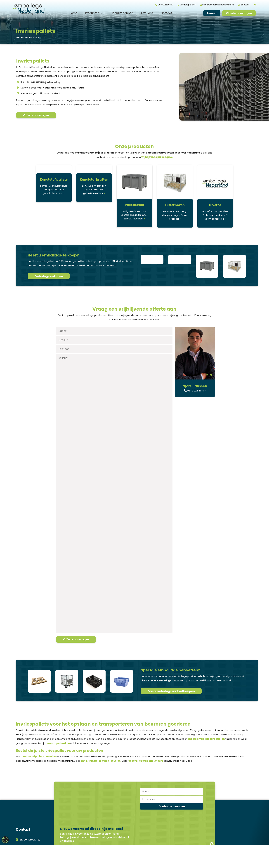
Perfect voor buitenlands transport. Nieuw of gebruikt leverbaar (53, 189)
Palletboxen (134, 205)
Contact (166, 13)
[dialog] (5, 839)
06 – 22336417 (165, 4)
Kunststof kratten (94, 179)
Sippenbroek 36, (29, 839)
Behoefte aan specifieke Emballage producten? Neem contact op (215, 215)
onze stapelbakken (58, 743)
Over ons (147, 13)
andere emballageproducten (206, 738)
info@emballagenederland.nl (218, 4)
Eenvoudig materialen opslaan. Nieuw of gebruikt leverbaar (94, 189)
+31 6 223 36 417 (196, 390)
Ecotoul (244, 4)
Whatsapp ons (187, 4)
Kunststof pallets (54, 179)
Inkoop (211, 13)
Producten (92, 13)
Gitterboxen (175, 205)
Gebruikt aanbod (122, 13)
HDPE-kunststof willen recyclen (100, 760)
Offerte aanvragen (239, 13)
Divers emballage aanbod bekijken (171, 691)
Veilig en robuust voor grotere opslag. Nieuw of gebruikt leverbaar (134, 215)
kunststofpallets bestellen (40, 756)
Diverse (215, 205)
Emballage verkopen (49, 276)
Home (73, 13)
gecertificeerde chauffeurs (145, 760)
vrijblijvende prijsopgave (157, 157)
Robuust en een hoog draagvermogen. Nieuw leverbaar (174, 215)
